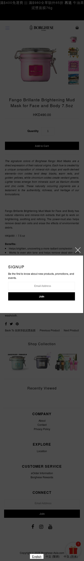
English (36, 556)
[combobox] (37, 556)
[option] (53, 556)
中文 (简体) (71, 556)
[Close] (78, 250)
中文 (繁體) (52, 556)
